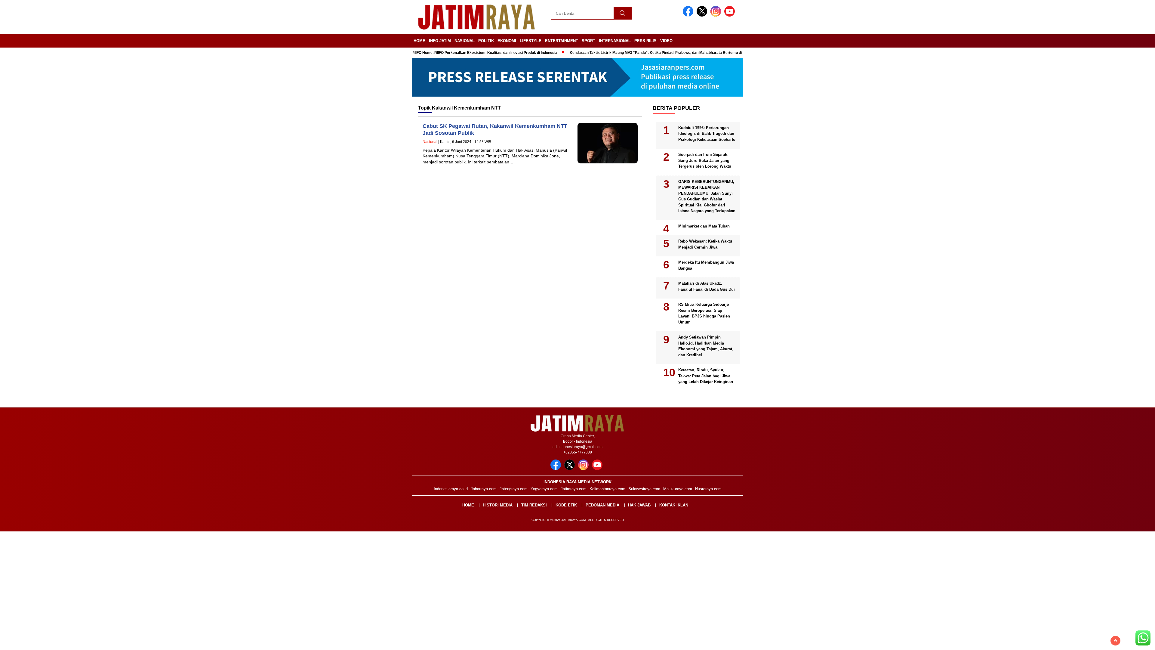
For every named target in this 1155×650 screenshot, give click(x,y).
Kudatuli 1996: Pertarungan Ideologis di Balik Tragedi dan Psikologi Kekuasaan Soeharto (706, 133)
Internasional (615, 41)
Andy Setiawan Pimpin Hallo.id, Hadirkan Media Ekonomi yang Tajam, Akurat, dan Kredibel (705, 346)
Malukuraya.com (677, 489)
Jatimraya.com (574, 489)
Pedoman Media (602, 505)
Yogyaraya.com (544, 489)
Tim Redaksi (534, 505)
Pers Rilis (645, 41)
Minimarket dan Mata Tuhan (704, 226)
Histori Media (498, 505)
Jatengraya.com (514, 489)
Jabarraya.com (484, 489)
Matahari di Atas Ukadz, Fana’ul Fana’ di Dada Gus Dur (706, 286)
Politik (486, 41)
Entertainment (561, 41)
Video (666, 41)
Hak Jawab (639, 505)
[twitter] (703, 15)
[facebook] (689, 15)
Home (419, 41)
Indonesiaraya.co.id (451, 489)
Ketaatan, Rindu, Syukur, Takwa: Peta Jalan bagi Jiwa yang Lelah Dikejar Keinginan (705, 376)
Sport (588, 41)
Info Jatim (440, 41)
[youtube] (730, 15)
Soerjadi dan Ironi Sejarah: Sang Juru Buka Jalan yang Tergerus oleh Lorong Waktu (704, 160)
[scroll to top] (1115, 641)
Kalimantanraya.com (607, 489)
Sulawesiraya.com (644, 489)
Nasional (464, 41)
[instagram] (716, 15)
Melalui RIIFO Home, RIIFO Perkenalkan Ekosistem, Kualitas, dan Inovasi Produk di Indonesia (456, 53)
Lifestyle (530, 41)
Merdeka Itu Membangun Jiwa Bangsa (706, 265)
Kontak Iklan (673, 505)
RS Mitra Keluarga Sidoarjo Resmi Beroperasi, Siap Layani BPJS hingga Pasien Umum (704, 313)
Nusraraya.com (708, 489)
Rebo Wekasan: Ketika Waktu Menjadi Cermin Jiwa (705, 244)
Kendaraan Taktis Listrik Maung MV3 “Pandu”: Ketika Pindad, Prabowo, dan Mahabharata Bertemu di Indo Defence (645, 53)
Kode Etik (566, 505)
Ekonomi (506, 41)
